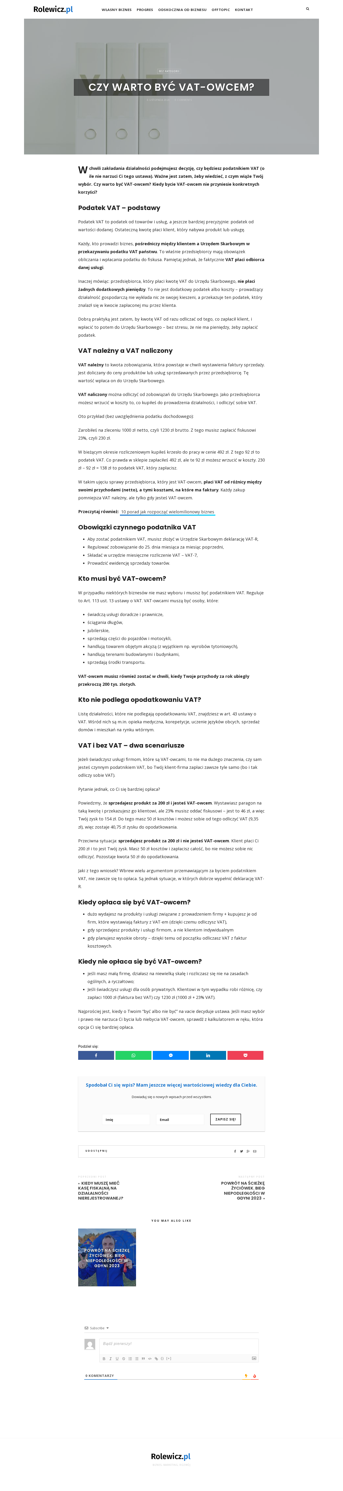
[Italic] (110, 1359)
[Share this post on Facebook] (235, 1151)
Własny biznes (117, 9)
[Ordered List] (130, 1359)
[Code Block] (150, 1359)
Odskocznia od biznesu (182, 9)
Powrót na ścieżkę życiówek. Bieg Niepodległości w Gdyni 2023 (243, 1191)
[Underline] (117, 1359)
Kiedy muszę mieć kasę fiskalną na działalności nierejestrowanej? (100, 1191)
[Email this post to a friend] (255, 1151)
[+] (169, 1358)
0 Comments (183, 100)
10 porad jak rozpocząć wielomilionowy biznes (167, 511)
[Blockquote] (143, 1359)
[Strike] (123, 1359)
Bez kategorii (169, 71)
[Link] (156, 1359)
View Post (107, 1273)
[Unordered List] (136, 1359)
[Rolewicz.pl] (54, 9)
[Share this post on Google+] (248, 1151)
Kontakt (244, 9)
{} (162, 1358)
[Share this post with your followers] (242, 1151)
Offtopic (221, 9)
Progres (145, 9)
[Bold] (104, 1359)
